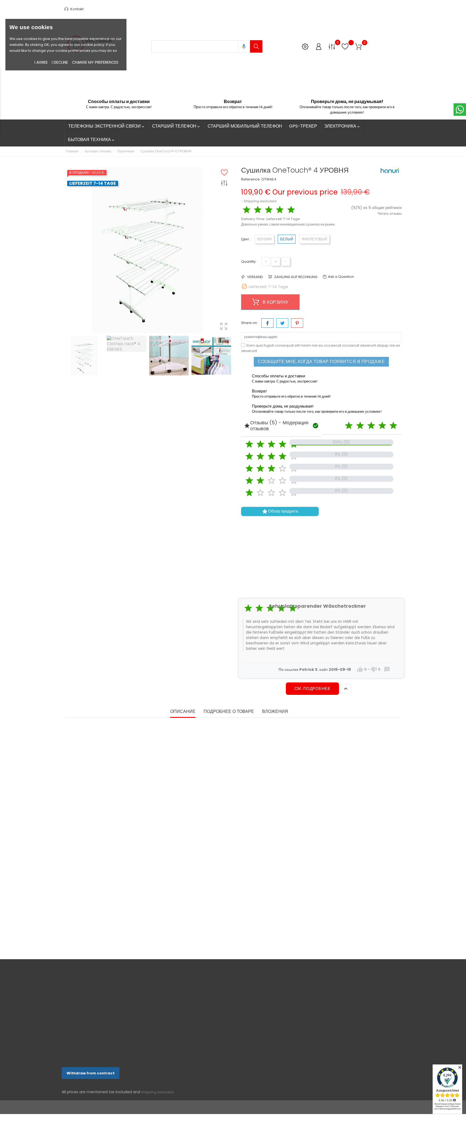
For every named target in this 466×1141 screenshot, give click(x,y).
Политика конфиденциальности (232, 1010)
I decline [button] (60, 62)
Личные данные (277, 993)
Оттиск (212, 1049)
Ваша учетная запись (281, 979)
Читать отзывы (390, 213)
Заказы (270, 1010)
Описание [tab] (183, 712)
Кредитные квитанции (281, 1018)
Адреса (270, 1026)
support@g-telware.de (91, 1055)
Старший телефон (176, 126)
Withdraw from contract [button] (91, 1073)
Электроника (342, 126)
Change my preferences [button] (95, 62)
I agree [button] (41, 62)
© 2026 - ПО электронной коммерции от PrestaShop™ (109, 1107)
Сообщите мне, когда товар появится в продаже (321, 361)
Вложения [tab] (275, 712)
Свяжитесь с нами (222, 1057)
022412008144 (83, 1047)
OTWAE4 (268, 179)
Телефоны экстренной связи (106, 126)
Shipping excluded (260, 201)
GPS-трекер (303, 126)
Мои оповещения (278, 1043)
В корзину (275, 302)
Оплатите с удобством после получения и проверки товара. (231, 1038)
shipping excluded (157, 1092)
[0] (332, 46)
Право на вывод (220, 1002)
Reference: (251, 179)
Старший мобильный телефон (245, 126)
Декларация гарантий (224, 1027)
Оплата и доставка (222, 1018)
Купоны (270, 1035)
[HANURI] (389, 171)
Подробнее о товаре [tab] (229, 712)
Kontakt (77, 9)
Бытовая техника (91, 139)
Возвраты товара (278, 1001)
